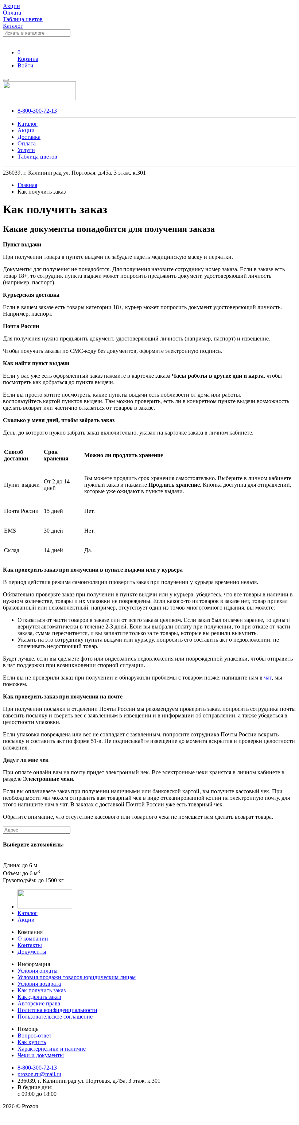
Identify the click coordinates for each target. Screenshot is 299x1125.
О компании (33, 938)
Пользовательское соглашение (55, 1016)
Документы (32, 952)
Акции (26, 919)
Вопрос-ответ (34, 1035)
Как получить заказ (42, 990)
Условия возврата (39, 984)
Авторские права (39, 1003)
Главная (27, 185)
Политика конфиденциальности (57, 1010)
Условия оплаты (38, 971)
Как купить (32, 1042)
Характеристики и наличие (52, 1049)
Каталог (13, 26)
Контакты (30, 945)
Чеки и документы (41, 1055)
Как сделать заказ (39, 997)
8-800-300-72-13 (37, 111)
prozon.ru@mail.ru (39, 1074)
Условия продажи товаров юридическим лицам (77, 977)
